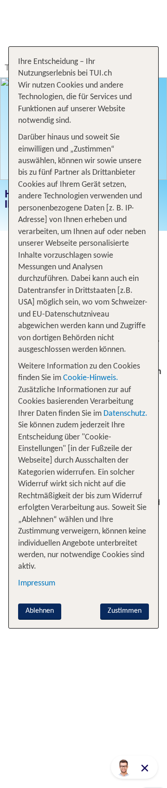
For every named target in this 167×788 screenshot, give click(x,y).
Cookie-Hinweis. (89, 378)
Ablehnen (40, 611)
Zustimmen (124, 611)
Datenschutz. (125, 414)
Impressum (36, 583)
